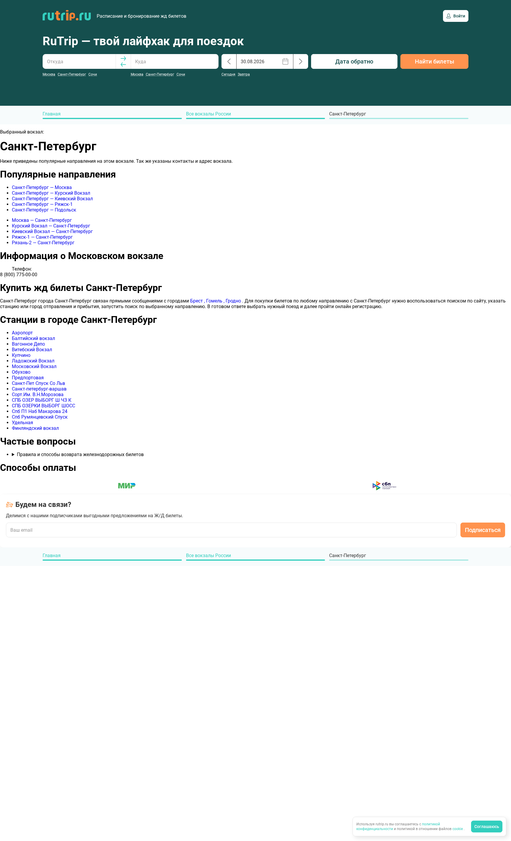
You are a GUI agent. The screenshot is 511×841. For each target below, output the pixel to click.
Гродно (234, 301)
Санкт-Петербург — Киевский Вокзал (52, 198)
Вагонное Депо (28, 344)
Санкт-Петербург (347, 114)
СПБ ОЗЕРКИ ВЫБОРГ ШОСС (43, 406)
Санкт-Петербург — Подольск (44, 210)
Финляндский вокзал (35, 428)
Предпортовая (28, 377)
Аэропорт (22, 333)
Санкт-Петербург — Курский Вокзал (51, 193)
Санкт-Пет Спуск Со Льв (38, 383)
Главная (52, 114)
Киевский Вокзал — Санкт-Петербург (52, 231)
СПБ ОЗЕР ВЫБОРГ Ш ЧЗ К (41, 400)
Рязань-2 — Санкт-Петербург (43, 242)
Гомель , (216, 301)
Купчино (21, 355)
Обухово (21, 372)
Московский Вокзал (34, 366)
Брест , (198, 301)
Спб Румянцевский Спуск (40, 417)
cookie (458, 829)
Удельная (22, 422)
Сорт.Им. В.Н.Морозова (38, 394)
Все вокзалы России (208, 114)
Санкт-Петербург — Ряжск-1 (42, 204)
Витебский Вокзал (32, 349)
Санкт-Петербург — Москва (42, 187)
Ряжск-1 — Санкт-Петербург (42, 237)
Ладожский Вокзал (33, 361)
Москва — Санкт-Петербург (42, 220)
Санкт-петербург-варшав (39, 389)
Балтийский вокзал (33, 338)
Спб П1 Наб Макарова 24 (39, 411)
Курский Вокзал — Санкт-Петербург (51, 226)
